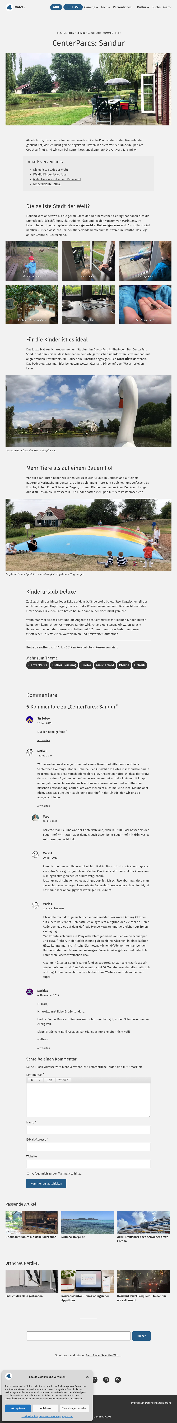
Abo (56, 7)
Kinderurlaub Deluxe (47, 184)
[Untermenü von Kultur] (148, 7)
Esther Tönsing (64, 665)
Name (31, 1122)
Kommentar (35, 1075)
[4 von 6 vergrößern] (53, 289)
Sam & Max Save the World (103, 1355)
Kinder (86, 665)
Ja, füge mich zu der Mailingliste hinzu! (56, 1173)
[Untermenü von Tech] (109, 7)
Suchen (141, 1336)
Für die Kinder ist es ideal (50, 174)
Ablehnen (45, 1408)
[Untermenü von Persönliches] (133, 7)
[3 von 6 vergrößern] (167, 246)
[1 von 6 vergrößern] (53, 246)
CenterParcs (37, 665)
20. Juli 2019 (50, 857)
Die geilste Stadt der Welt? (50, 170)
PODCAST (73, 7)
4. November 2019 (48, 995)
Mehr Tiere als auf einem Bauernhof (57, 179)
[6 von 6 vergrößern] (167, 289)
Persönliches (65, 33)
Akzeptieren (18, 1408)
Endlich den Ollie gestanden (24, 1296)
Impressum (67, 1416)
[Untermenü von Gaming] (97, 7)
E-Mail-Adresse (37, 1139)
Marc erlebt (105, 665)
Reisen (81, 33)
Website (31, 1156)
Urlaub (139, 665)
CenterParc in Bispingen (109, 349)
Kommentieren (112, 33)
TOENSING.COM (101, 1416)
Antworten (43, 740)
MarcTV (20, 7)
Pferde (124, 665)
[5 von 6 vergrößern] (110, 289)
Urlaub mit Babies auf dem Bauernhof (31, 1237)
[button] (87, 1377)
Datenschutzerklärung (49, 1416)
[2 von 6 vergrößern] (110, 246)
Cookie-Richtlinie (30, 1416)
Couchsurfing (35, 149)
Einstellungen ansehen (74, 1408)
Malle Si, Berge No (73, 1237)
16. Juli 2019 (44, 723)
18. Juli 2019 (44, 755)
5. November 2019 (53, 908)
